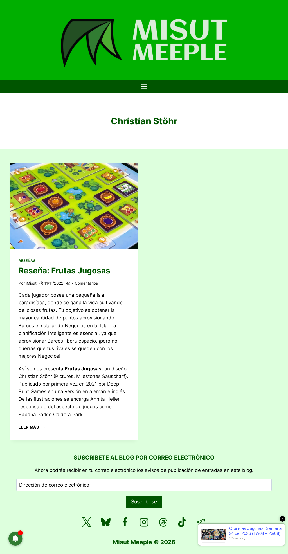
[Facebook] (124, 522)
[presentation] (74, 206)
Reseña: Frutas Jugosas (64, 270)
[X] (86, 522)
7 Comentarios (84, 283)
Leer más (32, 427)
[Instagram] (144, 522)
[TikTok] (182, 522)
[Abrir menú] (144, 86)
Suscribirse (144, 502)
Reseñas (27, 260)
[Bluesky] (105, 522)
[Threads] (163, 522)
